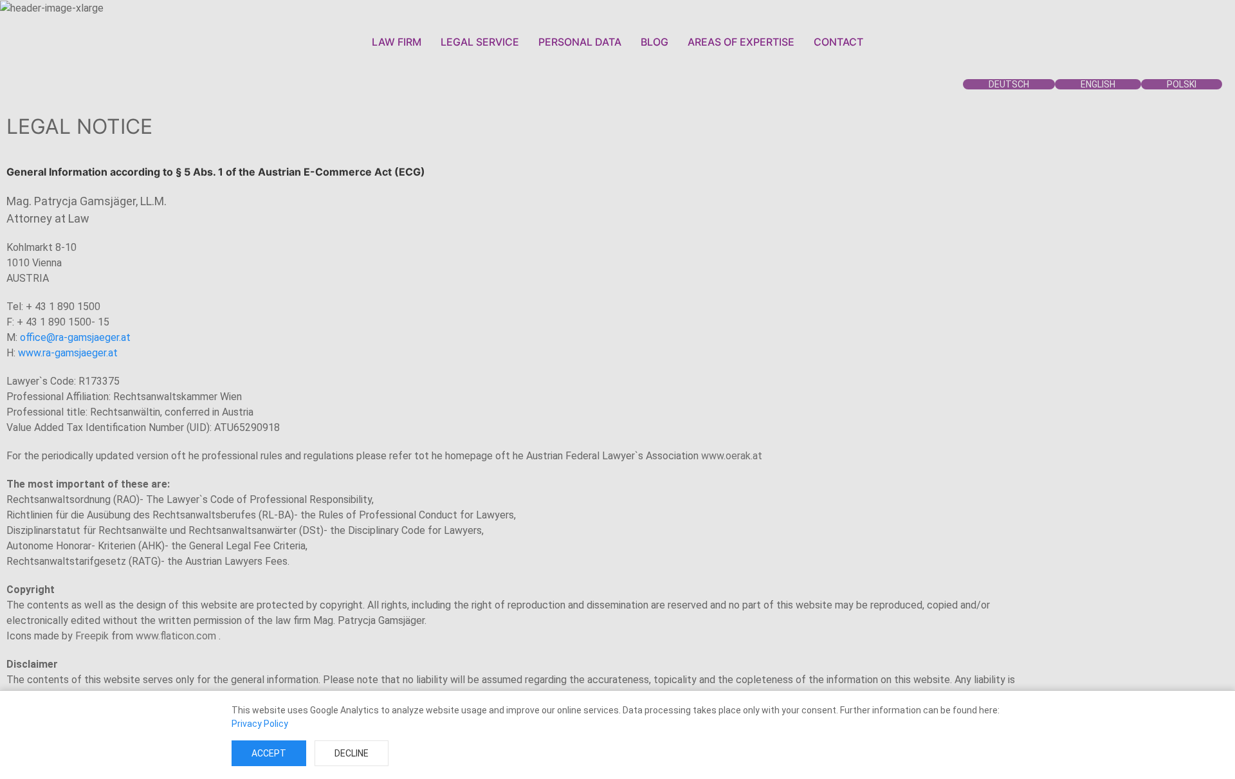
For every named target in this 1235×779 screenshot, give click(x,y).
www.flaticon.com (177, 636)
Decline (351, 753)
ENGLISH (1098, 84)
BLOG (654, 41)
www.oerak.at (731, 456)
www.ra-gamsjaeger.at (68, 353)
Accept (269, 753)
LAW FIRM (396, 41)
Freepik (92, 636)
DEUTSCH (1009, 84)
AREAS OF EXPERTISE (741, 41)
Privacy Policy (260, 724)
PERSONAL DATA (579, 41)
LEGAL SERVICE (480, 41)
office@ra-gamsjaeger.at (75, 337)
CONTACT (838, 41)
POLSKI (1181, 84)
